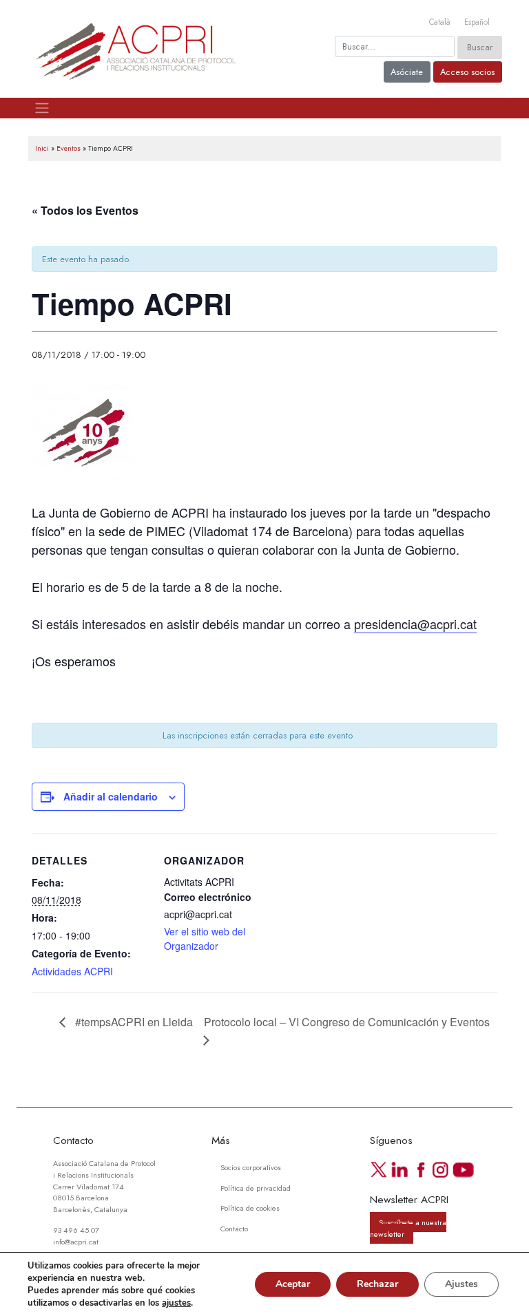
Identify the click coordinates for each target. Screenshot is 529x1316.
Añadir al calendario (110, 796)
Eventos (68, 148)
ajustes (176, 1303)
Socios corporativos (250, 1167)
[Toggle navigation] (41, 108)
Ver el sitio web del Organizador (204, 938)
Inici (42, 148)
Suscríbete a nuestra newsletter (408, 1228)
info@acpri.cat (75, 1241)
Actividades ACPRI (72, 971)
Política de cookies (250, 1207)
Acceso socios (467, 71)
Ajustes (461, 1284)
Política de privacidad (255, 1187)
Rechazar (377, 1284)
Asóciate (407, 71)
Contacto (234, 1228)
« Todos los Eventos (85, 210)
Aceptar (293, 1284)
